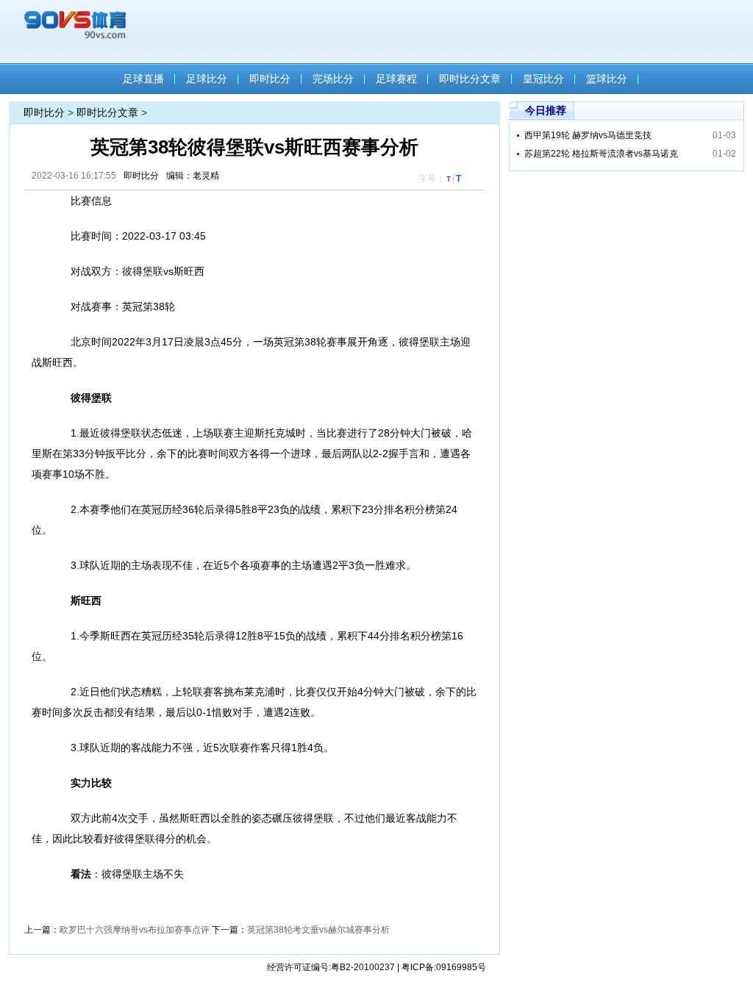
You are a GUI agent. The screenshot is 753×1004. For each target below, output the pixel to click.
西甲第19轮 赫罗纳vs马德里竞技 (588, 135)
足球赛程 (396, 79)
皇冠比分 (543, 79)
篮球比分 (606, 79)
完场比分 (333, 79)
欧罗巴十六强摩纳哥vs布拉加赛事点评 (135, 930)
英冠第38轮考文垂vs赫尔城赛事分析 (318, 930)
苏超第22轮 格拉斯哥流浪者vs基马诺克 (601, 153)
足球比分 (206, 79)
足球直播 (143, 79)
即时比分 (269, 79)
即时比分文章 (470, 79)
